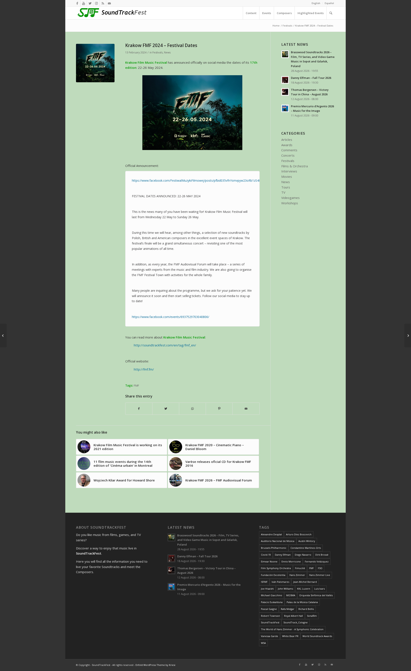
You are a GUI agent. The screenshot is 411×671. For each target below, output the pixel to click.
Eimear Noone (269, 561)
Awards (286, 145)
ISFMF (264, 581)
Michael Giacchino (271, 595)
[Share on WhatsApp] (192, 409)
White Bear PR (290, 636)
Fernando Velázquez (317, 561)
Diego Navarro (303, 554)
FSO (320, 568)
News (167, 52)
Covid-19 (266, 554)
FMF (136, 385)
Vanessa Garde (269, 636)
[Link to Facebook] (77, 3)
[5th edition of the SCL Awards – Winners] (407, 335)
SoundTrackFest (270, 622)
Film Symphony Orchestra (276, 568)
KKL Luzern (303, 588)
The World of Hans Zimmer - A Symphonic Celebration (292, 629)
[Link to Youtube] (83, 3)
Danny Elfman (283, 554)
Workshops (289, 203)
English (316, 3)
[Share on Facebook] (138, 409)
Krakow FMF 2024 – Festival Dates (161, 45)
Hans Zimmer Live (319, 575)
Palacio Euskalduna (272, 602)
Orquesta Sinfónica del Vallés (316, 595)
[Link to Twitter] (90, 3)
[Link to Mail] (109, 3)
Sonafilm (312, 615)
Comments (289, 150)
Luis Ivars (319, 588)
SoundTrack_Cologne (295, 622)
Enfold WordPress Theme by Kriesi (155, 665)
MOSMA (290, 595)
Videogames (290, 198)
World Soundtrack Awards (317, 636)
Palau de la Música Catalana (302, 602)
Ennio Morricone (291, 561)
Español (329, 3)
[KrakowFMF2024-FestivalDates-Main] (95, 63)
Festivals (157, 52)
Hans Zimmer (297, 575)
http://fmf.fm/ (144, 369)
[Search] (330, 13)
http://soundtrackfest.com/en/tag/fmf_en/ (165, 345)
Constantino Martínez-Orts (305, 547)
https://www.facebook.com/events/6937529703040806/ (170, 317)
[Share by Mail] (246, 409)
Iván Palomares (280, 581)
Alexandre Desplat (271, 534)
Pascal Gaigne (269, 609)
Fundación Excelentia (273, 575)
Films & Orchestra (294, 166)
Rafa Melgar (287, 609)
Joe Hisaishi (267, 588)
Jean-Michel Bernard (305, 581)
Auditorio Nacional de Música (277, 541)
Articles (286, 139)
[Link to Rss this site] (103, 3)
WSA (263, 643)
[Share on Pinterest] (219, 409)
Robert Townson (270, 615)
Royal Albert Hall (293, 615)
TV (283, 192)
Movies (286, 176)
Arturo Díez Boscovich (298, 534)
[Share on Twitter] (165, 409)
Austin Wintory (306, 541)
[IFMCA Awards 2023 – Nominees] (3, 335)
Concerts (288, 155)
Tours (285, 187)
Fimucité (300, 568)
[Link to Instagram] (96, 3)
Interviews (289, 171)
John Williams (285, 588)
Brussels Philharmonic (273, 547)
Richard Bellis (306, 609)
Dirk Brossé (321, 554)
